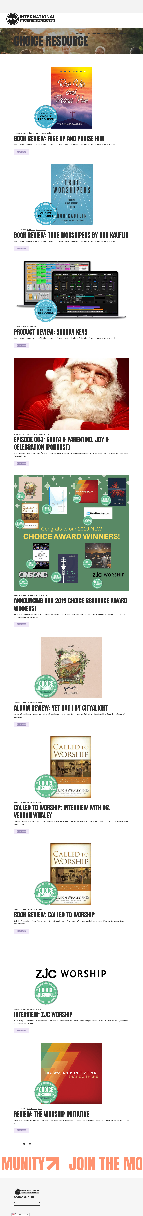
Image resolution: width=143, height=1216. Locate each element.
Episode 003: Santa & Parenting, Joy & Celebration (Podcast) (61, 443)
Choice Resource (41, 133)
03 (30, 1144)
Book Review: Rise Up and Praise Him (59, 138)
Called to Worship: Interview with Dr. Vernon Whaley (62, 811)
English (18, 1214)
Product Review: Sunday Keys (51, 332)
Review (40, 703)
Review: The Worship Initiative (51, 1114)
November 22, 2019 (20, 703)
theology (46, 434)
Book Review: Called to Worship (54, 915)
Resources (41, 595)
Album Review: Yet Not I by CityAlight (61, 708)
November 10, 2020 (20, 133)
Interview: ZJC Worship (43, 1014)
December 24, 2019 (19, 434)
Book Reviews (31, 133)
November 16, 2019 (20, 1109)
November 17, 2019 (20, 1009)
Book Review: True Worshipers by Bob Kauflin (71, 235)
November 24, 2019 (20, 595)
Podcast (40, 434)
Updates (49, 133)
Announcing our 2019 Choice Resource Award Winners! (70, 604)
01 (19, 1144)
